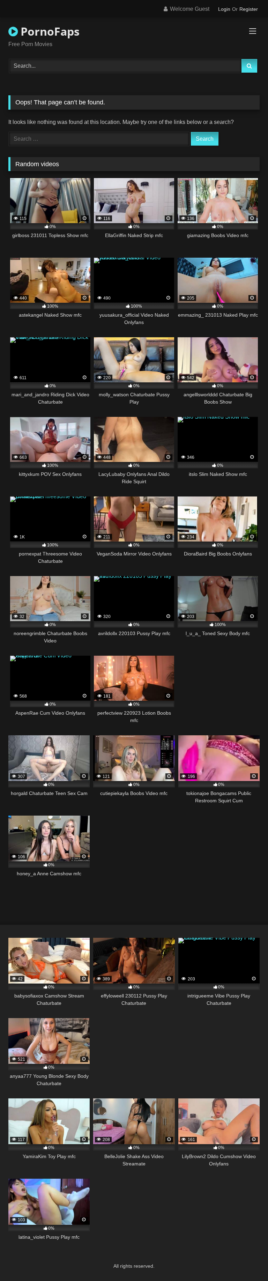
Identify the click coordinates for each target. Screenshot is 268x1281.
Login (224, 9)
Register (248, 9)
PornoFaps (49, 31)
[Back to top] (246, 1260)
